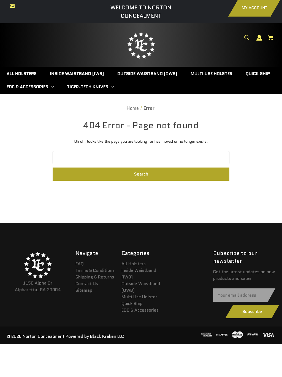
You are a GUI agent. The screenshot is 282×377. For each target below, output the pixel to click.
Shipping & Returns (94, 277)
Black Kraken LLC (107, 336)
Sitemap (83, 290)
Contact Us (86, 283)
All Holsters (133, 264)
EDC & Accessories (140, 310)
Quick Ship (131, 303)
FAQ (79, 264)
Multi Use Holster (139, 297)
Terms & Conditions (95, 270)
